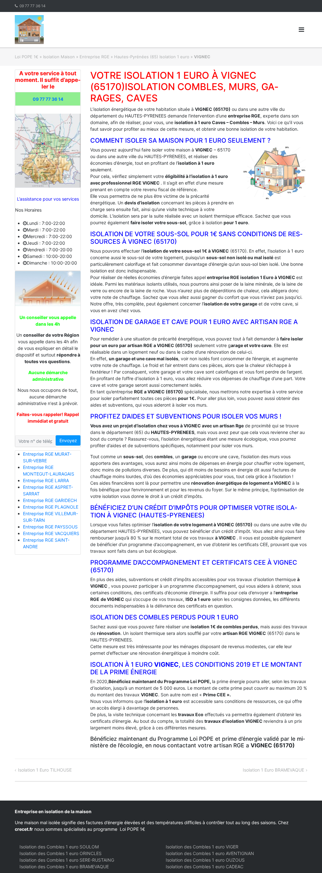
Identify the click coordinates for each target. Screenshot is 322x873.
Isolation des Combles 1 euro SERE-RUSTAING (66, 860)
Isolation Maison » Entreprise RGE (76, 56)
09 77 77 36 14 (32, 5)
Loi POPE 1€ (26, 56)
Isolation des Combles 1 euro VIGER (202, 846)
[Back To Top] (306, 858)
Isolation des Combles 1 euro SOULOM (59, 846)
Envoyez (68, 440)
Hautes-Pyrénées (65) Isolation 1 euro (151, 56)
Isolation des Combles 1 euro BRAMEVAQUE (64, 866)
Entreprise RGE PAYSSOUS (50, 526)
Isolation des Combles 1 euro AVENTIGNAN (210, 853)
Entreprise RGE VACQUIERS (51, 533)
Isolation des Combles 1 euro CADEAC (204, 866)
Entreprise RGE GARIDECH (50, 500)
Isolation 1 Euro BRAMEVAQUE (273, 770)
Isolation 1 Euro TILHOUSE (45, 770)
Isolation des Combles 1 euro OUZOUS (205, 860)
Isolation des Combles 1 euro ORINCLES (60, 853)
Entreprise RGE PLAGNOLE (50, 507)
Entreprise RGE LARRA (46, 480)
